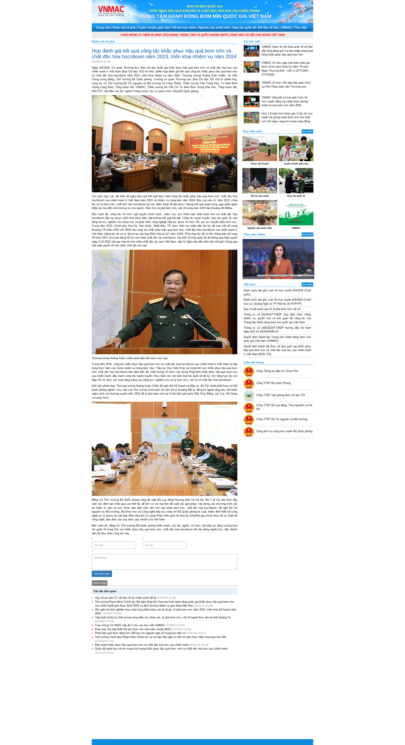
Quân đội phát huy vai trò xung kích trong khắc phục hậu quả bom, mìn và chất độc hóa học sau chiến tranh (161, 648)
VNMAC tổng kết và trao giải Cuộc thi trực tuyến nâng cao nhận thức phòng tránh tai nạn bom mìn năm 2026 (285, 101)
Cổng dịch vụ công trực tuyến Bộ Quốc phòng (284, 431)
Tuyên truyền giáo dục (154, 27)
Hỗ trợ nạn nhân (184, 27)
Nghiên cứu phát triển (214, 27)
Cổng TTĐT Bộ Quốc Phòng (273, 383)
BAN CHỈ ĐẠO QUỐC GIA (204, 6)
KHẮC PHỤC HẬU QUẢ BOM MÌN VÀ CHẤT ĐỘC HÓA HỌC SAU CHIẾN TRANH (205, 10)
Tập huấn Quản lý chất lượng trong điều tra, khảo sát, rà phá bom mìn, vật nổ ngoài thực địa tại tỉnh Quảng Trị (163, 617)
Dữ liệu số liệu (268, 27)
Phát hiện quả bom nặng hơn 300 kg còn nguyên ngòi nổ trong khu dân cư (140, 633)
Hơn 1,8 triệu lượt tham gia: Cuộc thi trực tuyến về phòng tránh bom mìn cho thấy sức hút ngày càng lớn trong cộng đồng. (287, 117)
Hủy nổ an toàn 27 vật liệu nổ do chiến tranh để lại (125, 597)
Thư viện (300, 27)
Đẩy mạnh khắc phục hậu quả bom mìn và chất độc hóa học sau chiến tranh (141, 644)
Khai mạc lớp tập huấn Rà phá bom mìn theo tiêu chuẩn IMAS (133, 629)
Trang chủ (103, 27)
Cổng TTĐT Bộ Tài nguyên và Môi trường (281, 419)
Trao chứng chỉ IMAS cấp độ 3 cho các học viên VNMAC (130, 625)
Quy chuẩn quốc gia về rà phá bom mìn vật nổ (272, 309)
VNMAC (286, 27)
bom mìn (213, 196)
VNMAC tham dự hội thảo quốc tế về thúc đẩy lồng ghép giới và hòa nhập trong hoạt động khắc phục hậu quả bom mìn (287, 50)
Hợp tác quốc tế (244, 27)
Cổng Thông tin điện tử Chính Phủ (277, 371)
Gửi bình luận (102, 573)
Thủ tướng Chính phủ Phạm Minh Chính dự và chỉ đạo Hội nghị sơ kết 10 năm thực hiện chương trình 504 (160, 637)
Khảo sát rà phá (124, 27)
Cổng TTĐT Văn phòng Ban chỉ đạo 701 (280, 395)
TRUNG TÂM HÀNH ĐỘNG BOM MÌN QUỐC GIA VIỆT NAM (204, 16)
